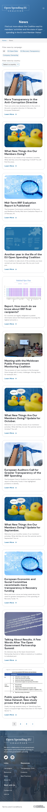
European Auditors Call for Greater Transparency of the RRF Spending (22, 472)
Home (4, 40)
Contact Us (8, 790)
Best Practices (26, 776)
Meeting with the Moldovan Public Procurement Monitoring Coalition (21, 363)
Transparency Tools (28, 768)
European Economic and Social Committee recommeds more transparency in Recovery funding (20, 584)
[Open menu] (43, 8)
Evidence (24, 772)
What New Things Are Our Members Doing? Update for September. (22, 527)
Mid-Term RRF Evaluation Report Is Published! (20, 204)
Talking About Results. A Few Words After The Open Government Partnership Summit (22, 644)
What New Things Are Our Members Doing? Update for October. (22, 418)
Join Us (6, 794)
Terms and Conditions (12, 807)
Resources (7, 772)
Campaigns (8, 768)
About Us (7, 780)
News (6, 776)
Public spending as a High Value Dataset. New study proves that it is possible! (20, 699)
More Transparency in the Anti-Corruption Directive (20, 101)
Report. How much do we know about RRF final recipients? (20, 309)
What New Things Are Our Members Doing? (20, 152)
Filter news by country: (11, 61)
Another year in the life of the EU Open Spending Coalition (23, 256)
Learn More (9, 114)
